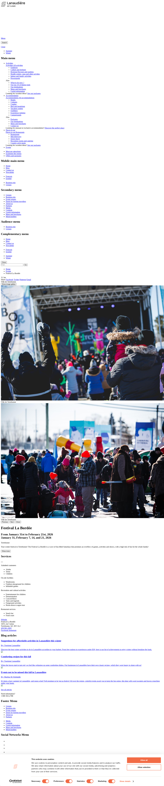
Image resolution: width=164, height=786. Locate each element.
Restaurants (20, 132)
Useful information (18, 91)
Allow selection (144, 767)
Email (29, 280)
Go (26, 265)
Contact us (15, 126)
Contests (9, 210)
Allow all (144, 760)
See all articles (6, 690)
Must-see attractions (13, 151)
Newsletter (10, 172)
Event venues (11, 199)
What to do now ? (17, 83)
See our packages (34, 93)
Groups (8, 185)
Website (4, 620)
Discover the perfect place (54, 128)
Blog (7, 168)
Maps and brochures (18, 89)
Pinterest (23, 280)
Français (9, 176)
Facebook (9, 280)
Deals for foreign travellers (16, 201)
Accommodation (12, 96)
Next (12, 522)
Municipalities (11, 217)
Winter (8, 53)
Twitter (16, 280)
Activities (9, 63)
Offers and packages (13, 156)
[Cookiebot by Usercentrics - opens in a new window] (15, 781)
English (9, 179)
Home (8, 166)
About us (9, 204)
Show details (125, 781)
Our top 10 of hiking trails (20, 85)
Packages (14, 119)
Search (4, 43)
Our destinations (17, 87)
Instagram (12, 630)
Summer (9, 51)
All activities (18, 65)
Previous (5, 522)
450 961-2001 (6, 628)
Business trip (10, 183)
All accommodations (26, 98)
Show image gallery (8, 284)
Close (4, 262)
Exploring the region (13, 154)
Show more (6, 551)
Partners (9, 206)
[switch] (69, 781)
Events (8, 147)
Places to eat (10, 130)
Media (8, 208)
